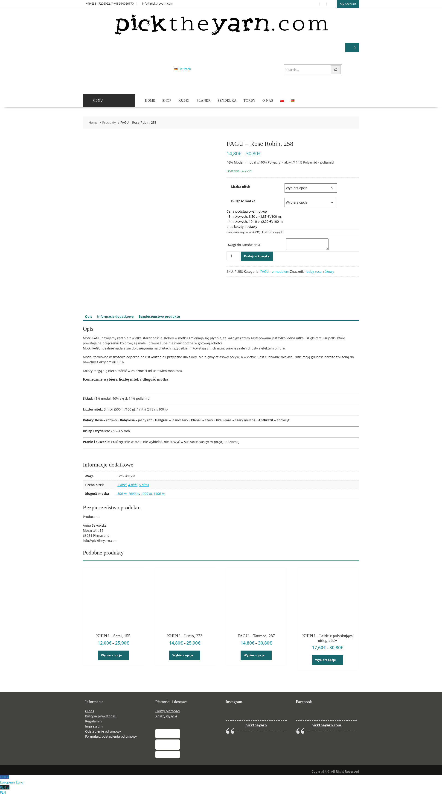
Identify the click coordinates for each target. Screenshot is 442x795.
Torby (250, 100)
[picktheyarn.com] (221, 35)
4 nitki (132, 485)
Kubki (184, 100)
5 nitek (144, 485)
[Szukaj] (336, 69)
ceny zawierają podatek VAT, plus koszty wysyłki (255, 232)
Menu (98, 100)
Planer (204, 100)
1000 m (133, 493)
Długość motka (243, 201)
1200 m (146, 493)
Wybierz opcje (111, 655)
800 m (122, 493)
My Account (348, 4)
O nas (267, 100)
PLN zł (4, 790)
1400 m (159, 493)
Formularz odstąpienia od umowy (111, 736)
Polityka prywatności (100, 716)
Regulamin (93, 721)
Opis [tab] (88, 316)
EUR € (11, 779)
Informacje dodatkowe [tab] (115, 316)
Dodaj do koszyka (257, 256)
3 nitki (122, 485)
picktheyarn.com (326, 725)
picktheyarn (256, 725)
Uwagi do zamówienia (243, 245)
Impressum (94, 726)
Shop (167, 100)
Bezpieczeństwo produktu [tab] (159, 316)
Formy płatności (167, 711)
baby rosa (314, 271)
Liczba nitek (240, 186)
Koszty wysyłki (166, 716)
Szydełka (227, 100)
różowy (328, 271)
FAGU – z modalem (274, 271)
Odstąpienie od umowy (103, 731)
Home (150, 100)
